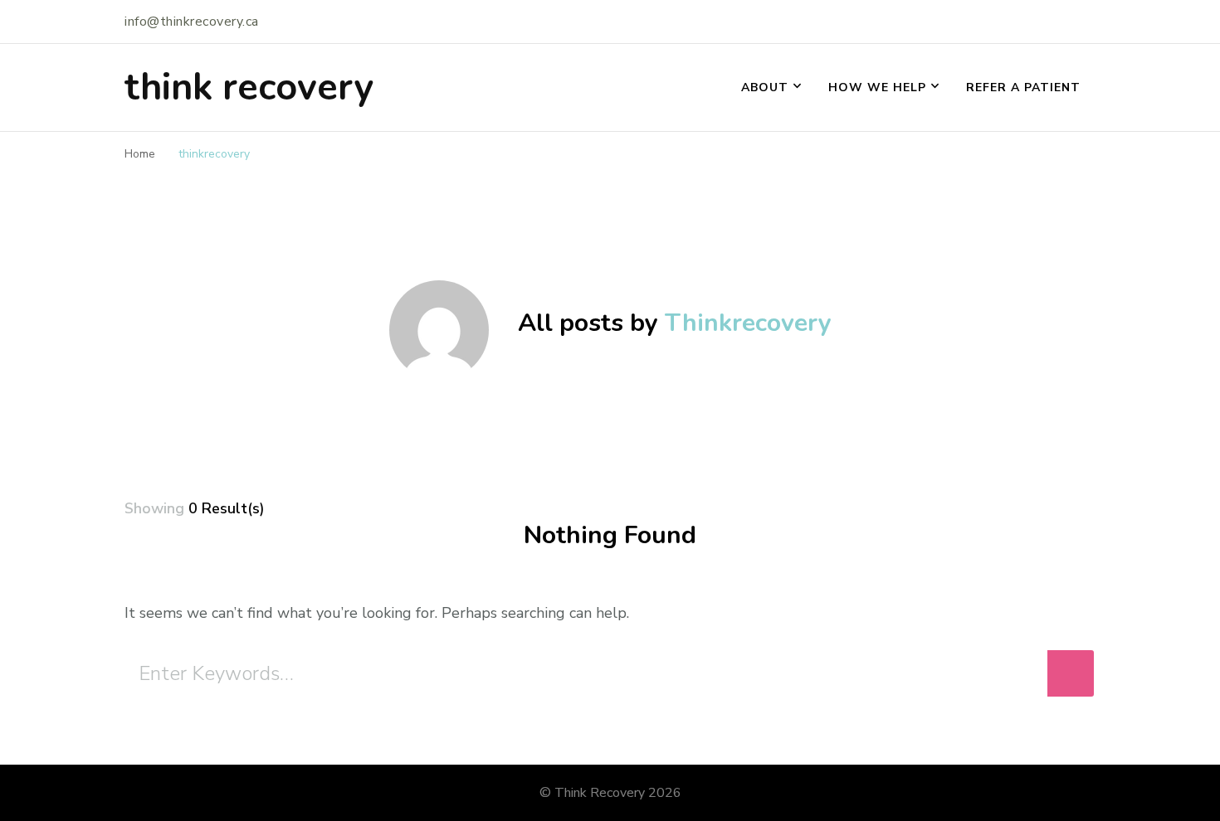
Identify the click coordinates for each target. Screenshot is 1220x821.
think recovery (248, 87)
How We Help (877, 87)
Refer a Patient (1023, 87)
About (764, 87)
